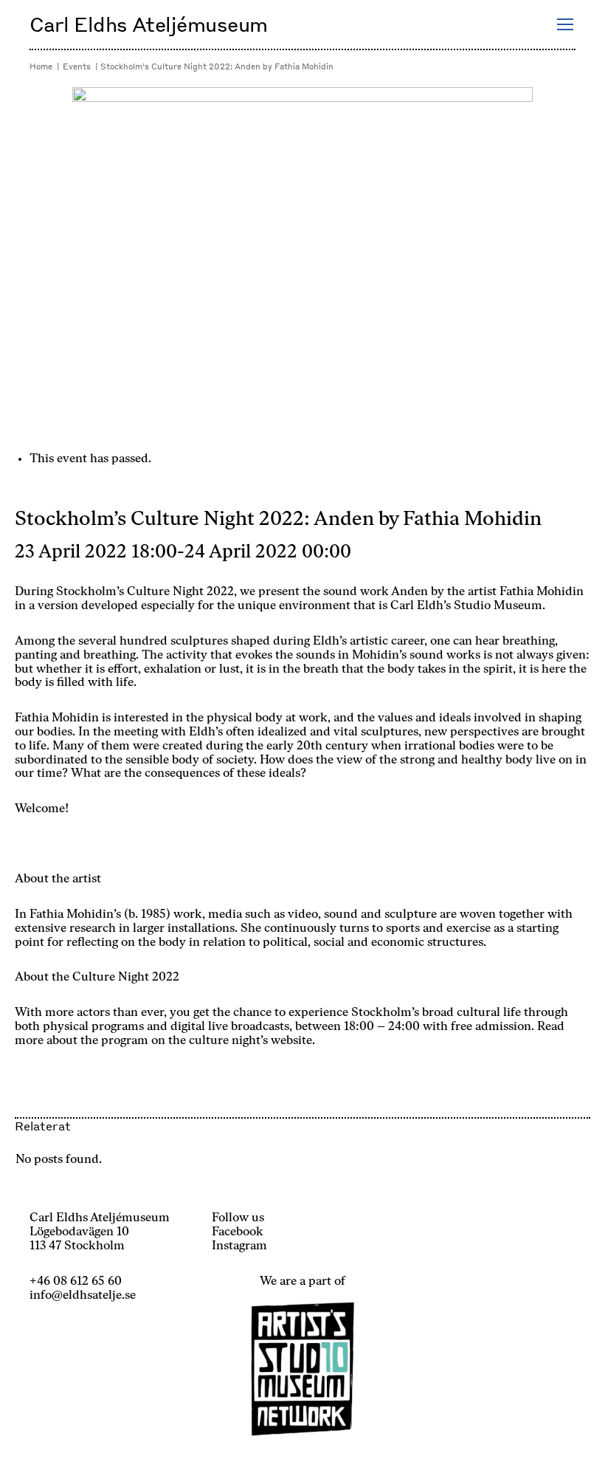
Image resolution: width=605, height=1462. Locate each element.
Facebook (237, 1232)
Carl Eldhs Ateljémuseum (148, 23)
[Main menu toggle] (564, 24)
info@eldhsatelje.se (83, 1296)
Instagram (239, 1246)
